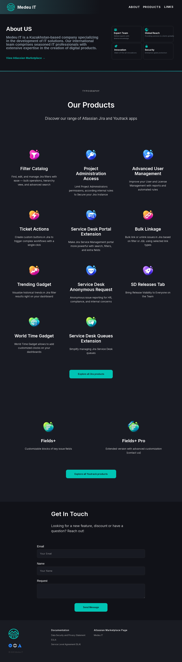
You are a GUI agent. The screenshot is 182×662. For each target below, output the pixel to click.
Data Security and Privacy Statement (68, 635)
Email (40, 546)
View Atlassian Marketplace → (25, 57)
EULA (53, 640)
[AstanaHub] (15, 645)
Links (169, 7)
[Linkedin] (10, 645)
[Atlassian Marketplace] (19, 645)
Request (42, 580)
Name (41, 563)
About (134, 7)
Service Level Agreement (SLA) (66, 644)
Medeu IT (98, 635)
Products (152, 7)
